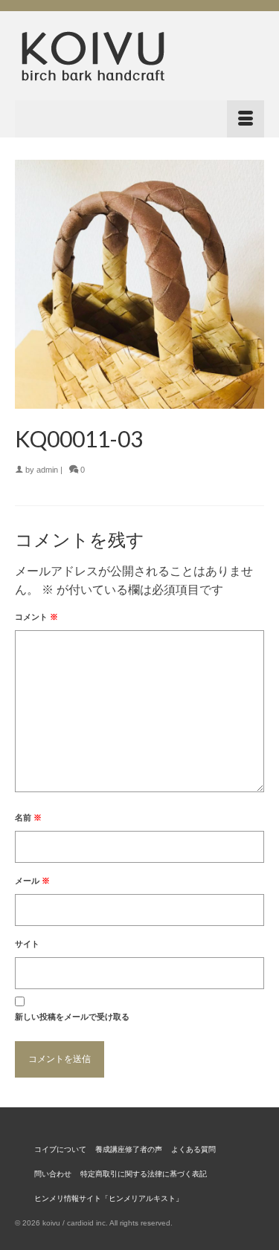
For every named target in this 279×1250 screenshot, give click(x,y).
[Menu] (139, 118)
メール (32, 880)
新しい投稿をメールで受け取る (72, 1016)
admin (47, 469)
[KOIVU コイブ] (139, 55)
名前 (28, 817)
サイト (27, 943)
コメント (36, 616)
